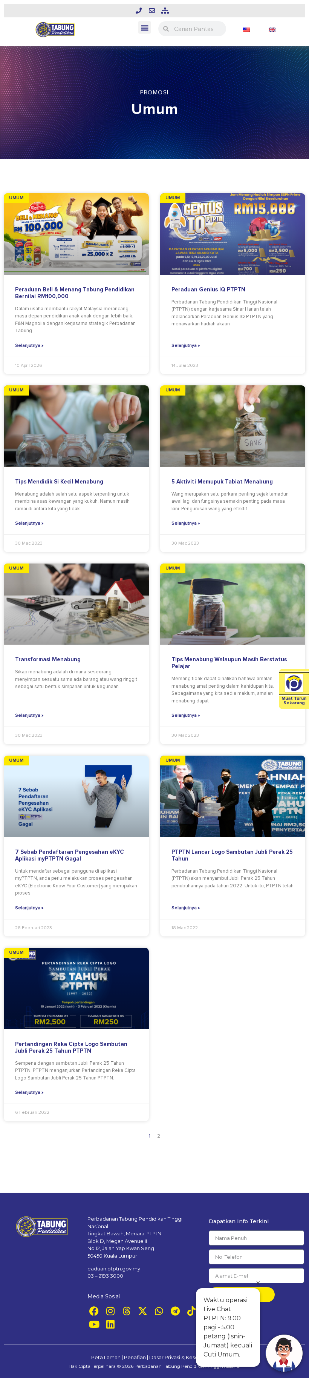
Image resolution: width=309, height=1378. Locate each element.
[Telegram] (175, 1311)
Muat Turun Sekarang (293, 701)
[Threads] (126, 1311)
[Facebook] (94, 1311)
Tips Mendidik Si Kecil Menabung (59, 481)
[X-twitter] (142, 1311)
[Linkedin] (110, 1324)
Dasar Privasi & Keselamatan (183, 1357)
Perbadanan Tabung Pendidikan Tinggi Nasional (187, 1366)
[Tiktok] (191, 1311)
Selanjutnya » (29, 345)
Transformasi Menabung (48, 659)
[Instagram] (110, 1311)
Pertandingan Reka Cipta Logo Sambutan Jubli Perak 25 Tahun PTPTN (71, 1047)
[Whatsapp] (158, 1311)
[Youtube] (94, 1324)
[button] (144, 27)
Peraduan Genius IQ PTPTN (208, 289)
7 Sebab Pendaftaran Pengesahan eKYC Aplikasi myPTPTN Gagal (69, 855)
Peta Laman (106, 1357)
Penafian (135, 1357)
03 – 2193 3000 (105, 1276)
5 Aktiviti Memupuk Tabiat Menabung (222, 481)
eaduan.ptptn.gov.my (113, 1269)
